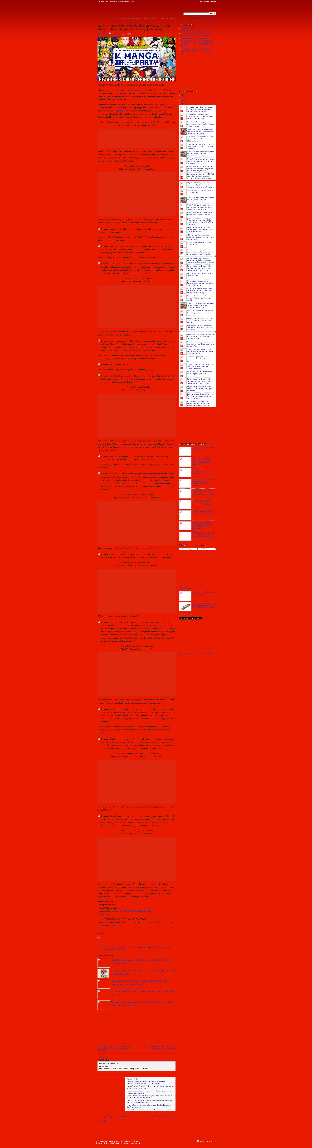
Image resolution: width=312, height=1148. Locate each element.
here (154, 884)
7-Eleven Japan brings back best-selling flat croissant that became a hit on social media (200, 237)
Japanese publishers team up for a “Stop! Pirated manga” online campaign (203, 513)
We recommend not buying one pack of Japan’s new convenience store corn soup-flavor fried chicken (146, 1082)
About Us (182, 653)
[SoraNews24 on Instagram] (189, 1)
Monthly (184, 100)
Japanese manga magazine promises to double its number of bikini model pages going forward (204, 605)
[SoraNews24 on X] (194, 1)
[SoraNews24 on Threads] (191, 1)
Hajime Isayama (121, 111)
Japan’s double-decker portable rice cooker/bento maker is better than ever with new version (200, 124)
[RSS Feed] (198, 1)
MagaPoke (145, 947)
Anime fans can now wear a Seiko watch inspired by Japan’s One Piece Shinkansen (200, 146)
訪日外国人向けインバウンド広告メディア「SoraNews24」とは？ (194, 587)
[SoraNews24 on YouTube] (196, 1)
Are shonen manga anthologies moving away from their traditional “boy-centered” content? (203, 483)
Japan (103, 947)
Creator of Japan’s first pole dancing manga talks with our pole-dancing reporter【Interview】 (202, 525)
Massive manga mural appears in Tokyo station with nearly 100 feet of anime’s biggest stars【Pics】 (203, 461)
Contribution (203, 653)
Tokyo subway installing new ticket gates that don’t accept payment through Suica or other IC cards (199, 268)
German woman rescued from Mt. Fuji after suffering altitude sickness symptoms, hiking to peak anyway (200, 176)
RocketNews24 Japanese (208, 1)
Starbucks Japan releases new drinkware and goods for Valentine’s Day (199, 359)
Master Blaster (103, 34)
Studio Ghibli (207, 18)
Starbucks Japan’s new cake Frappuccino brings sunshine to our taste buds (160, 1047)
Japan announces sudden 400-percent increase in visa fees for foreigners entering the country (200, 337)
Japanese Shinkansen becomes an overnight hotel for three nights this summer (199, 320)
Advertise (100, 1143)
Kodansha (136, 947)
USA (107, 947)
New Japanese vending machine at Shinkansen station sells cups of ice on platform (200, 328)
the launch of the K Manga (126, 90)
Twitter (113, 925)
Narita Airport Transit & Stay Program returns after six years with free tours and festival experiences (150, 1097)
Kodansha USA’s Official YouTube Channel (132, 911)
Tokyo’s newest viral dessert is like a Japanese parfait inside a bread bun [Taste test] (200, 313)
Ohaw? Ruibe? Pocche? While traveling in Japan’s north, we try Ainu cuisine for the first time (197, 52)
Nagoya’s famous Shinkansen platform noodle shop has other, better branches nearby (197, 34)
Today (183, 95)
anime (112, 947)
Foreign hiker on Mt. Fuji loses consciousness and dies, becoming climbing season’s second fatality (199, 252)
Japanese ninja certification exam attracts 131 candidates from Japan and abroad (199, 389)
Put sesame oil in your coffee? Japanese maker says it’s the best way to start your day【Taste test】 (199, 404)
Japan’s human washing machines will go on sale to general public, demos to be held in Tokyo (200, 344)
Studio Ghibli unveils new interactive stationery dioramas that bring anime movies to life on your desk (200, 169)
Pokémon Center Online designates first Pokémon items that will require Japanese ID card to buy (199, 291)
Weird (200, 18)
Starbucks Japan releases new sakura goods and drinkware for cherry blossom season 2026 (200, 366)
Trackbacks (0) (103, 1058)
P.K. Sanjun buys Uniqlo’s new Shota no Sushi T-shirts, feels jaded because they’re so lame (203, 492)
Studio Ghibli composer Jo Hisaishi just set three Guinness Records (199, 214)
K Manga (128, 947)
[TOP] (106, 18)
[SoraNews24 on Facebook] (187, 1)
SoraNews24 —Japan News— (122, 9)
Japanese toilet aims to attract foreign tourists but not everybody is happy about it (200, 298)
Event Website (104, 914)
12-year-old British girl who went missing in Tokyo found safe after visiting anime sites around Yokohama (200, 185)
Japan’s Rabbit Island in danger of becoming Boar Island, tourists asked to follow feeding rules (200, 230)
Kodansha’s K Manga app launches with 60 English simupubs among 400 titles (201, 503)
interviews (119, 947)
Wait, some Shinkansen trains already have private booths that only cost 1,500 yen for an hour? (200, 139)
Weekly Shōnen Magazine (107, 950)
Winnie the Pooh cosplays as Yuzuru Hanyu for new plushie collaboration (197, 29)
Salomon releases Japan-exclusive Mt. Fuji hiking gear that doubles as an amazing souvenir (200, 396)
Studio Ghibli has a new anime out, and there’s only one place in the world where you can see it (200, 351)
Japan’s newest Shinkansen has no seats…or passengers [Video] (199, 373)
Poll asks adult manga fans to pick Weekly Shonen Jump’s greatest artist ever (203, 471)
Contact (194, 653)
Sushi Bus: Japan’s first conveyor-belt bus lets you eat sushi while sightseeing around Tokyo (200, 154)
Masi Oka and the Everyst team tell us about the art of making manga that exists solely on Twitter (203, 536)
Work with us (117, 1143)
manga (166, 947)
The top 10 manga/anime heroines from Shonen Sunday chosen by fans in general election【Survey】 (115, 1048)
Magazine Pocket (156, 947)
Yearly (183, 103)
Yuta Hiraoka (122, 950)
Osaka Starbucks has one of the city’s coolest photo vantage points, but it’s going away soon (197, 39)
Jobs (214, 18)
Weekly (183, 98)
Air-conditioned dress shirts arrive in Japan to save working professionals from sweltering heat (200, 283)
